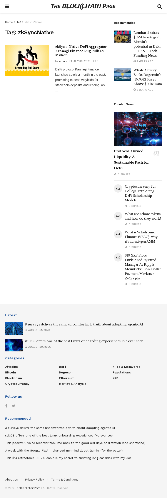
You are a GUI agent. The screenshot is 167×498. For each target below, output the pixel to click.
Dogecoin (66, 372)
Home (9, 22)
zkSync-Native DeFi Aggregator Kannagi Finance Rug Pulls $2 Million (81, 51)
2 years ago (145, 61)
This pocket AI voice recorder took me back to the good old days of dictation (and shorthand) (75, 443)
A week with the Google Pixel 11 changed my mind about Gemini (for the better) (64, 450)
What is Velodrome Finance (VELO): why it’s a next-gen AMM (141, 236)
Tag (19, 22)
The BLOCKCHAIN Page (83, 6)
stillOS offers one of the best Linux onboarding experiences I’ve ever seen (84, 341)
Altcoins (11, 366)
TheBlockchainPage (27, 487)
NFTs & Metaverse (126, 366)
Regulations (121, 372)
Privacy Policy (34, 479)
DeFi (62, 366)
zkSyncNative (33, 22)
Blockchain (13, 378)
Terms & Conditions (64, 479)
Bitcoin (10, 372)
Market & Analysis (72, 383)
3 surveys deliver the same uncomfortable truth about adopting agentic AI (84, 324)
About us (11, 479)
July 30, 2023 (81, 61)
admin (63, 61)
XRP (115, 378)
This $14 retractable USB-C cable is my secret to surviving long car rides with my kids (68, 458)
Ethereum (66, 378)
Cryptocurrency (17, 383)
